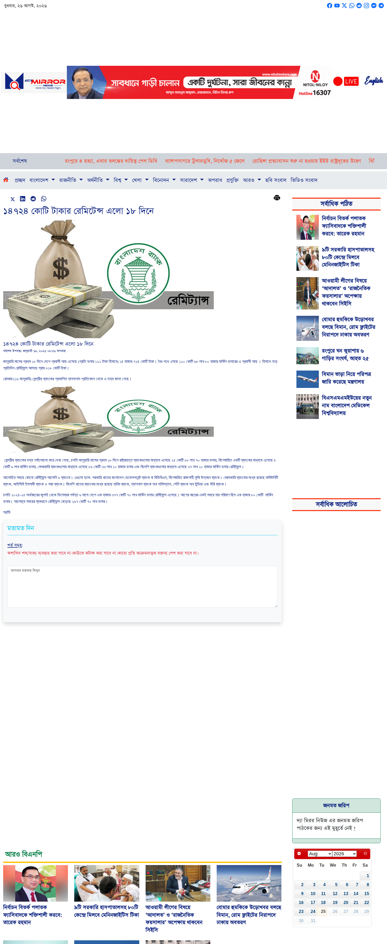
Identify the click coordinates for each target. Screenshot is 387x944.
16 (301, 902)
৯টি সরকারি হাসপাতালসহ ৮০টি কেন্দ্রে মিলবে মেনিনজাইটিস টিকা (348, 257)
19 (335, 902)
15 (366, 893)
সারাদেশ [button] (189, 180)
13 (346, 893)
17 (313, 902)
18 (323, 902)
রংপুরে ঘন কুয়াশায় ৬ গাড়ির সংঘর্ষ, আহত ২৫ (345, 354)
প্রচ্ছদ (20, 180)
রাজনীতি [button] (68, 180)
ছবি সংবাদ (275, 180)
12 (335, 893)
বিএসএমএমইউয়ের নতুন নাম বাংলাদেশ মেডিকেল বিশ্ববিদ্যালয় (347, 405)
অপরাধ (215, 180)
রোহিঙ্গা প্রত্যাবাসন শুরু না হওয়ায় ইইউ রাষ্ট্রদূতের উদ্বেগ (271, 161)
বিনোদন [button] (162, 180)
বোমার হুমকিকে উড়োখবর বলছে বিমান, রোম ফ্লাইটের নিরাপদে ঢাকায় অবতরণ (348, 327)
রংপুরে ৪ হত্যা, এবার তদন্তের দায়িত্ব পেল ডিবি (76, 161)
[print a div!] (277, 198)
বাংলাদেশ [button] (39, 180)
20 (346, 902)
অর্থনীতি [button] (95, 180)
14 (356, 893)
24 (313, 911)
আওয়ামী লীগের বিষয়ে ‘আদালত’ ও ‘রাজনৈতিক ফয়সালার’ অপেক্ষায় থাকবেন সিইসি (346, 292)
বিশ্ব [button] (118, 180)
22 (366, 902)
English (373, 82)
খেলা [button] (137, 180)
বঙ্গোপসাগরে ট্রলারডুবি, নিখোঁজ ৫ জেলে (170, 161)
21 (356, 902)
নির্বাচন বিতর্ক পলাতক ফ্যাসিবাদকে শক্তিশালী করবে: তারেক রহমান (344, 226)
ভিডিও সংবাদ (304, 180)
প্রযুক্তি (232, 180)
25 (323, 911)
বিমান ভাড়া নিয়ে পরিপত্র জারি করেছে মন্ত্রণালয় (346, 378)
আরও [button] (249, 180)
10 (313, 893)
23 (301, 911)
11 (323, 893)
